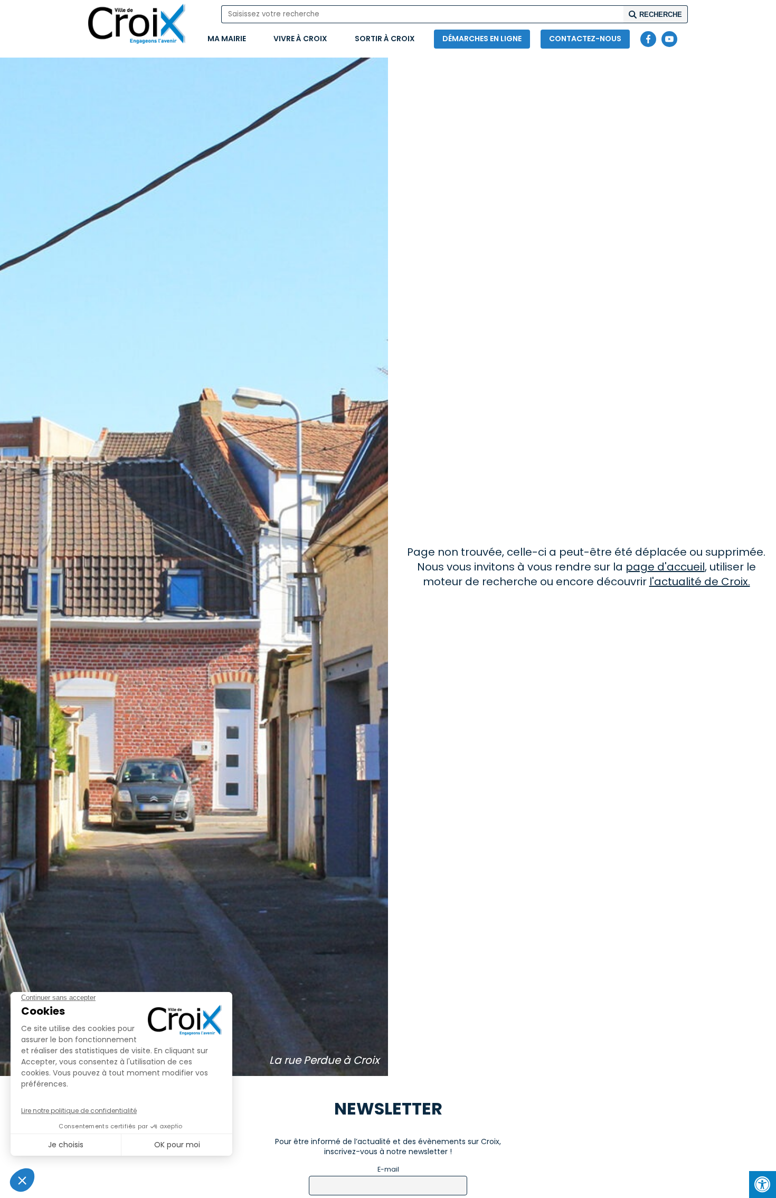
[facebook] (648, 39)
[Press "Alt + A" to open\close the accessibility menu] (762, 1184)
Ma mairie (226, 38)
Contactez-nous (585, 38)
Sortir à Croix (385, 38)
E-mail (388, 1169)
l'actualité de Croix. (699, 581)
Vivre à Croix (300, 38)
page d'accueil (665, 566)
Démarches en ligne (482, 38)
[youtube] (669, 39)
